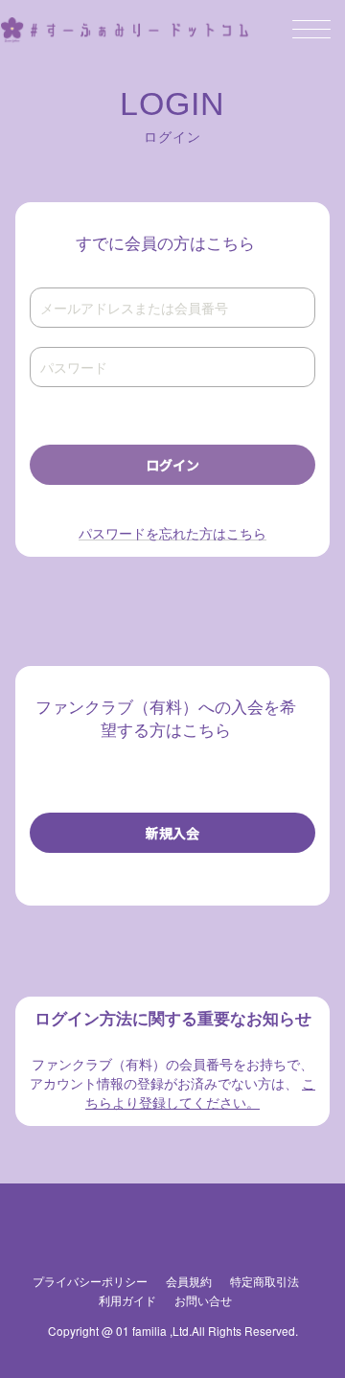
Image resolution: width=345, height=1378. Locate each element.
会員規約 (189, 1281)
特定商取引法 (264, 1281)
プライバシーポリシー (90, 1281)
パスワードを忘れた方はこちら (172, 532)
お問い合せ (203, 1300)
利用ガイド (127, 1300)
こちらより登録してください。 (200, 1092)
